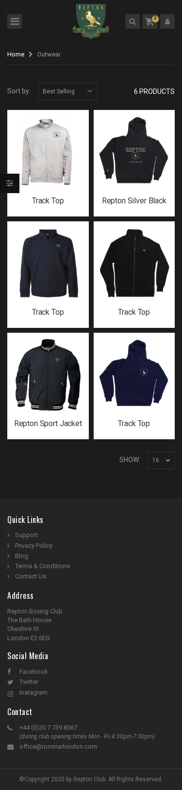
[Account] (167, 21)
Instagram (33, 692)
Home (15, 54)
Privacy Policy (33, 545)
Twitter (28, 681)
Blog (21, 555)
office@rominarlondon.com (58, 746)
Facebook (33, 671)
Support (26, 535)
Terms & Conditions (42, 566)
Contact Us (30, 576)
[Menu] (14, 21)
